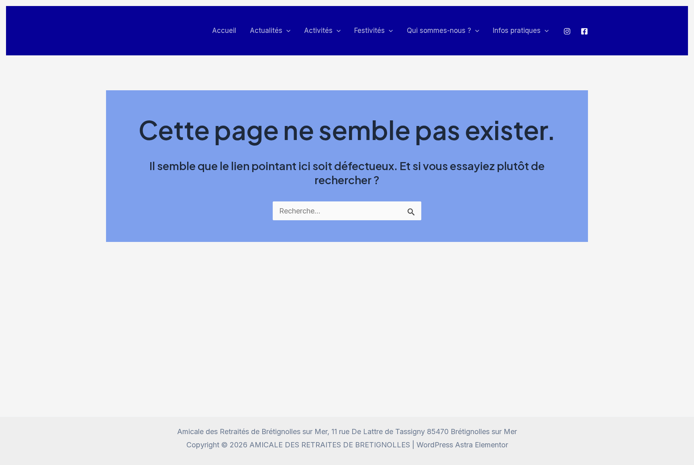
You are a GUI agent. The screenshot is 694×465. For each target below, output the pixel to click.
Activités (318, 30)
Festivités (369, 30)
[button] (286, 30)
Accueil (224, 30)
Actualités (266, 30)
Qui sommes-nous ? (439, 30)
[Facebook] (584, 31)
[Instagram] (567, 31)
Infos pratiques (517, 30)
